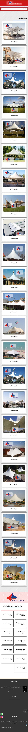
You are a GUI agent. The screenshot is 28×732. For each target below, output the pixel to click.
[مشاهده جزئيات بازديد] (27, 725)
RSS (27, 711)
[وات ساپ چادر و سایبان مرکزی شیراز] (1, 714)
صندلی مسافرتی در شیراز (20, 658)
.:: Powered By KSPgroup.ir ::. (7, 727)
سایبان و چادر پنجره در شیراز (7, 623)
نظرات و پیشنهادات (24, 709)
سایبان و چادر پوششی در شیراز (7, 632)
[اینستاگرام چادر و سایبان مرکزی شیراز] (1, 717)
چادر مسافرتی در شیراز (7, 658)
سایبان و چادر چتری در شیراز (20, 632)
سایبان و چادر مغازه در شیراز (7, 614)
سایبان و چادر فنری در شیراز (7, 641)
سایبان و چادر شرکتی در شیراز (20, 614)
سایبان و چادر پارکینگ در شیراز (20, 623)
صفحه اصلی (25, 703)
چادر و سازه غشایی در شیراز (20, 667)
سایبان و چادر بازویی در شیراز (20, 641)
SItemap (26, 712)
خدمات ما (26, 706)
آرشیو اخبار (26, 705)
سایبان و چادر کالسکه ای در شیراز (20, 650)
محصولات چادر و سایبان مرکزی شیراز (21, 708)
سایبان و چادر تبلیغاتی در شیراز (7, 650)
